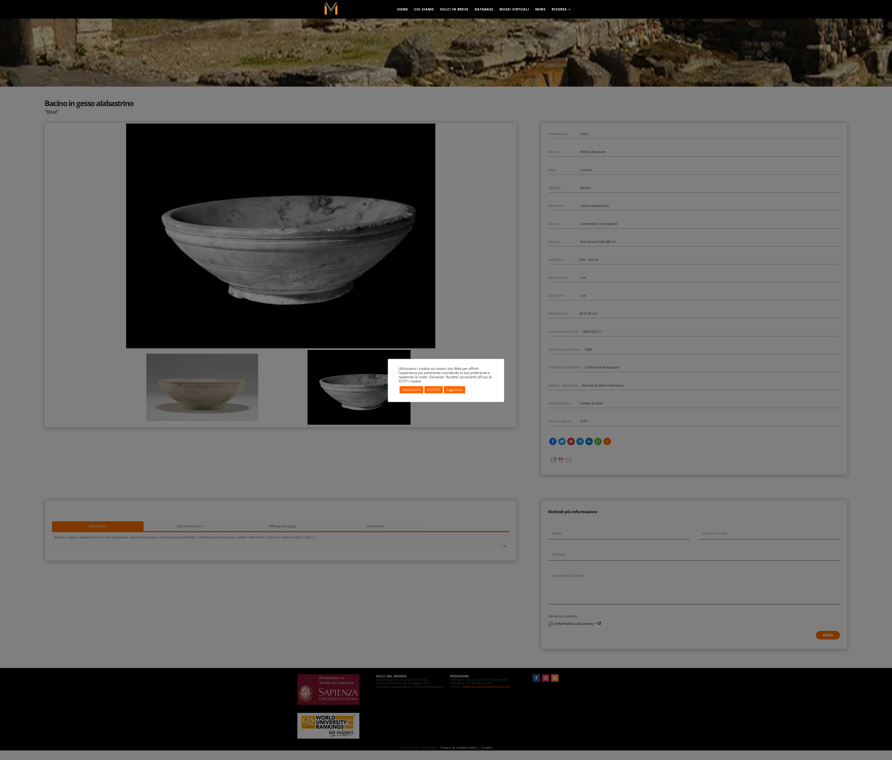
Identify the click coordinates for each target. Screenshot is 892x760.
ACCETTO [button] (433, 390)
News (540, 9)
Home (402, 9)
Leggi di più (454, 390)
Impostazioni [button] (411, 390)
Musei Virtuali (514, 9)
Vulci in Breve (454, 9)
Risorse (559, 9)
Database (484, 9)
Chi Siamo (424, 9)
